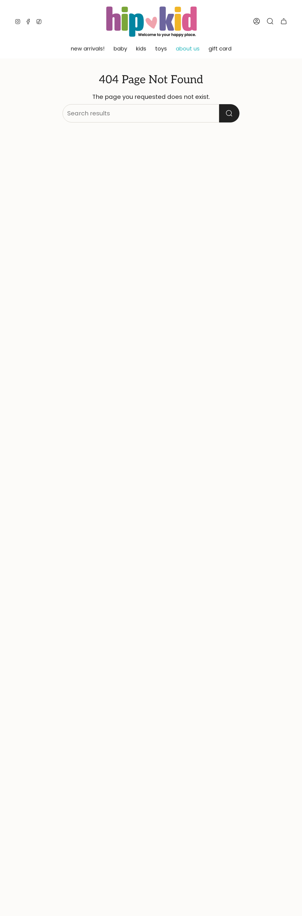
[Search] (229, 113)
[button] (87, 49)
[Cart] (283, 21)
